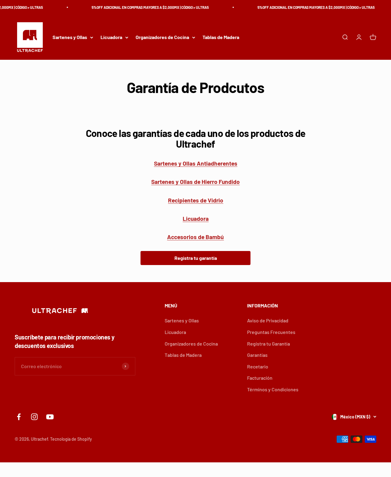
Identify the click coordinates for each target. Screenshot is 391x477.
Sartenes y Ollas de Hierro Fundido (195, 181)
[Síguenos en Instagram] (34, 417)
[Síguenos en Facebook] (19, 417)
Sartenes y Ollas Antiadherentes (195, 163)
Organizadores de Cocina (162, 37)
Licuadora (111, 37)
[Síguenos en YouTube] (50, 417)
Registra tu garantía (195, 258)
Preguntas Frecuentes (271, 332)
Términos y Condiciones (272, 389)
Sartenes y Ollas (70, 37)
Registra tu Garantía (268, 343)
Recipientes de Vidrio (195, 200)
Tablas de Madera (221, 37)
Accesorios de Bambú (195, 236)
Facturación (259, 378)
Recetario (257, 366)
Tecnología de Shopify (71, 439)
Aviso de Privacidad (267, 320)
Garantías (257, 355)
